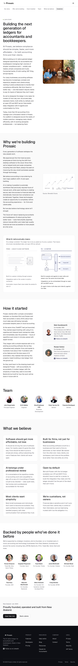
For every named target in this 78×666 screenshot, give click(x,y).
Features (28, 639)
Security (68, 646)
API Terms (69, 649)
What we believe (49, 9)
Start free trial (10, 616)
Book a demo (24, 616)
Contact (55, 642)
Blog (40, 642)
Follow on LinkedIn (62, 339)
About (54, 639)
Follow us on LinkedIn (12, 649)
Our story (7, 9)
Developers (29, 642)
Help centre (42, 639)
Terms (68, 642)
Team (39, 9)
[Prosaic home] (8, 3)
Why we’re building (18, 9)
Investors (60, 9)
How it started (31, 9)
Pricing (27, 646)
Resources (42, 646)
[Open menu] (73, 3)
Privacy (68, 639)
